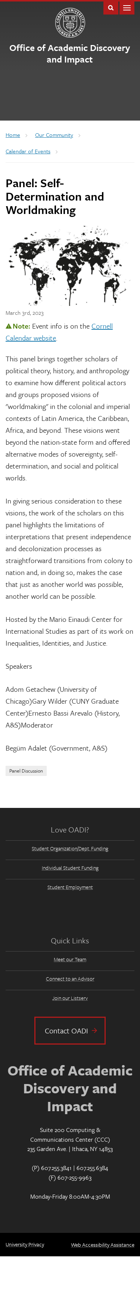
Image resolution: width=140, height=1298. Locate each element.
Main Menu (126, 7)
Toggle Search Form (110, 7)
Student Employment (70, 887)
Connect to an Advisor (70, 978)
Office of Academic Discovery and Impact (69, 53)
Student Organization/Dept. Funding (70, 848)
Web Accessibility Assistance (102, 1245)
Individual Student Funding (70, 868)
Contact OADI (66, 1030)
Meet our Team (70, 959)
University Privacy (25, 1244)
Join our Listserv (70, 998)
